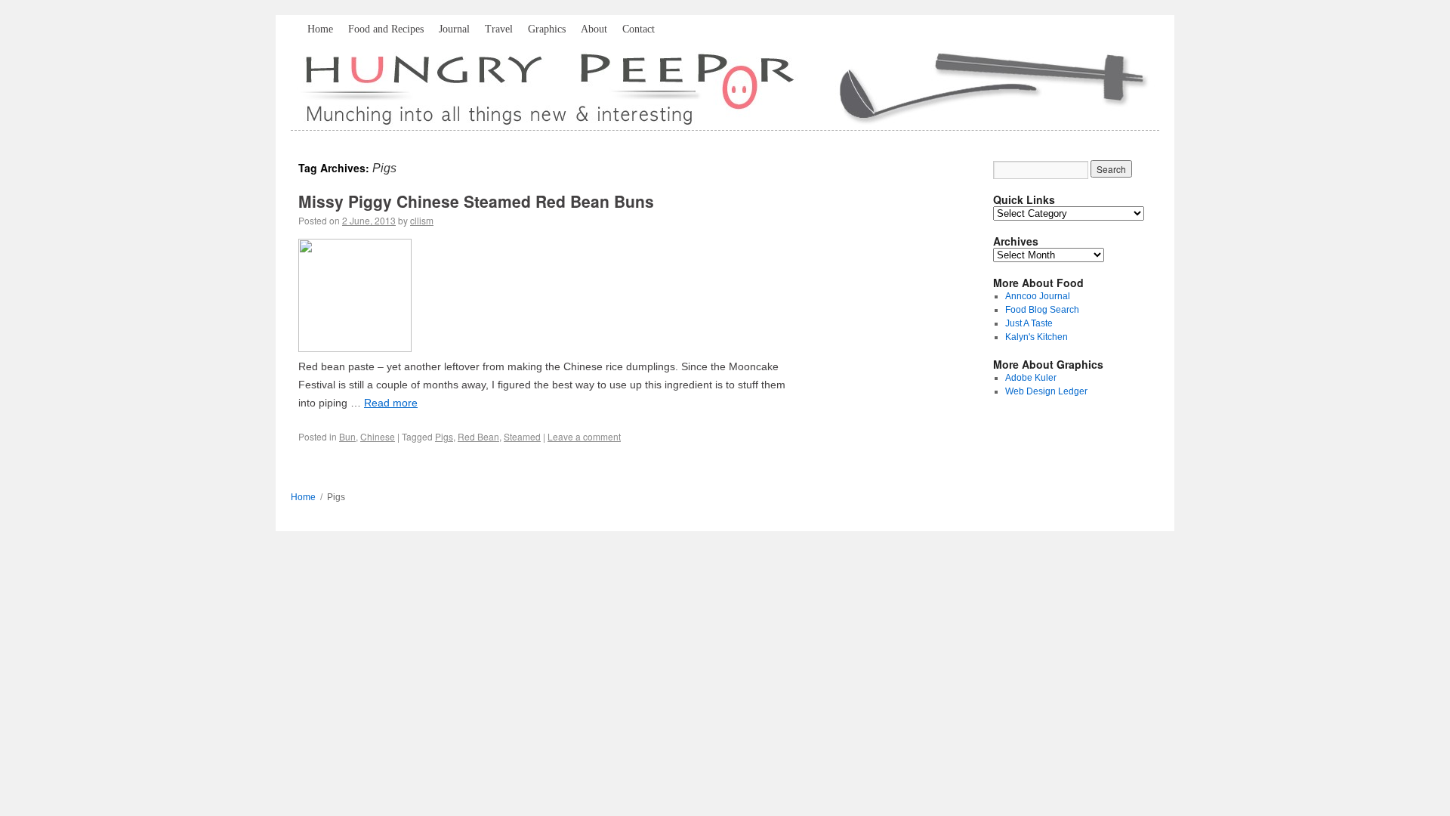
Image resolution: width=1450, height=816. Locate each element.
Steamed (522, 436)
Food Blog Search (1042, 309)
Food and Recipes (386, 29)
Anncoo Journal (1037, 296)
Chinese (377, 436)
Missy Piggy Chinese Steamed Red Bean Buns (476, 201)
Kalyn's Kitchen (1036, 337)
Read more (391, 403)
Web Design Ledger (1046, 391)
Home (320, 29)
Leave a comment (584, 436)
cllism (421, 220)
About (594, 29)
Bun (347, 436)
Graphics (547, 29)
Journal (454, 29)
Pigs (444, 436)
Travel (499, 29)
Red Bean (478, 436)
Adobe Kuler (1031, 377)
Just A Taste (1029, 323)
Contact (638, 29)
